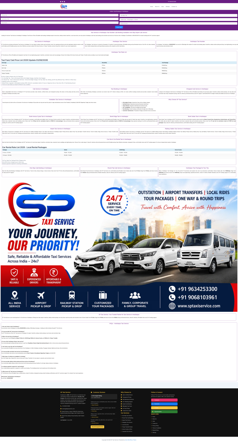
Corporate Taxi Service (127, 431)
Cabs (162, 6)
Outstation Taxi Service (127, 422)
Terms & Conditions (156, 428)
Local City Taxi (125, 424)
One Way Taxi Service (127, 415)
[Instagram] (64, 1)
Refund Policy (155, 430)
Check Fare (119, 27)
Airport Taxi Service (126, 420)
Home (151, 6)
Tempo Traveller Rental (127, 426)
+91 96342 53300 (66, 406)
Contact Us (174, 6)
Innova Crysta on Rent (127, 429)
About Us (157, 6)
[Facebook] (60, 1)
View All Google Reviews (97, 426)
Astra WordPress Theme (130, 440)
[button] (172, 1)
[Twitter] (62, 1)
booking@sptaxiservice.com (68, 408)
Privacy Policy (155, 425)
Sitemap (168, 6)
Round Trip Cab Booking (127, 417)
